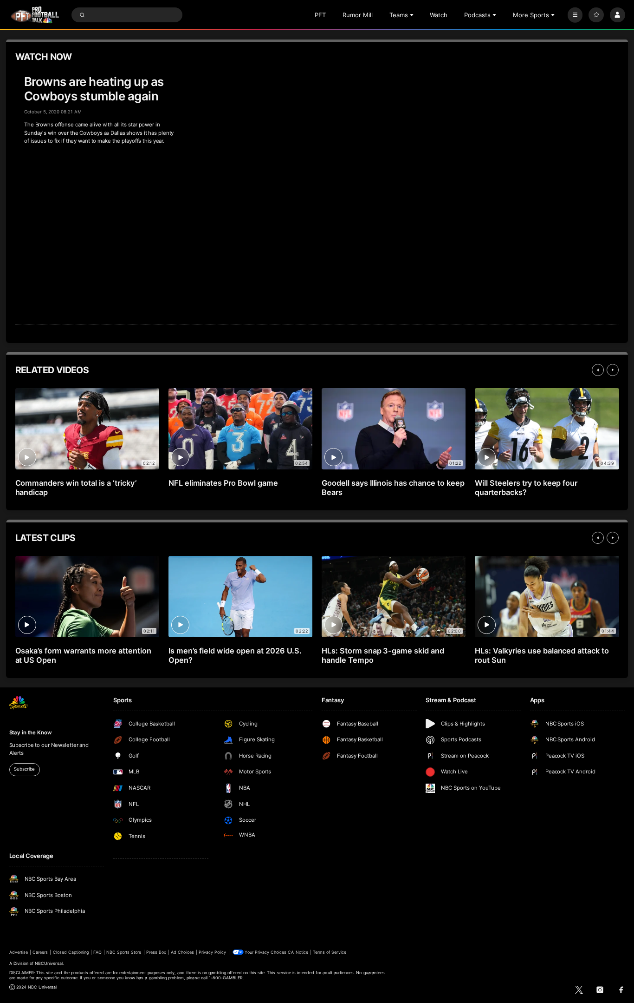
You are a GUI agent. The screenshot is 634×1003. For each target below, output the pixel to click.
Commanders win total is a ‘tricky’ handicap (75, 487)
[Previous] (598, 370)
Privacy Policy (212, 952)
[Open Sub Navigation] (412, 15)
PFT (320, 15)
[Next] (613, 370)
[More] (575, 15)
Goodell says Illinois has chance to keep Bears (393, 487)
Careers (40, 952)
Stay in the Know (30, 732)
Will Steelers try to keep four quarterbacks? (526, 487)
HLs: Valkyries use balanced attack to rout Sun (542, 655)
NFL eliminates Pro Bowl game (223, 483)
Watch (438, 15)
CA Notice (298, 952)
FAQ (97, 952)
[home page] (35, 15)
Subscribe (24, 769)
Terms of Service (329, 952)
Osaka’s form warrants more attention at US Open (83, 655)
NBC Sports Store (124, 952)
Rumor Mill (358, 15)
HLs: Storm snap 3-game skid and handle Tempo (383, 655)
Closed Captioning (71, 952)
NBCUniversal (49, 963)
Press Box (156, 952)
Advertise (18, 952)
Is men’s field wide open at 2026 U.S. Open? (235, 655)
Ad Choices (182, 952)
